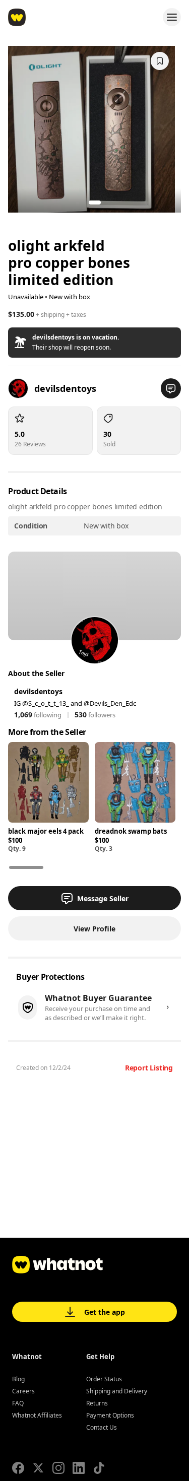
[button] (94, 342)
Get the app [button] (104, 1312)
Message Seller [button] (103, 898)
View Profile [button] (94, 928)
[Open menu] (172, 17)
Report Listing (149, 1067)
